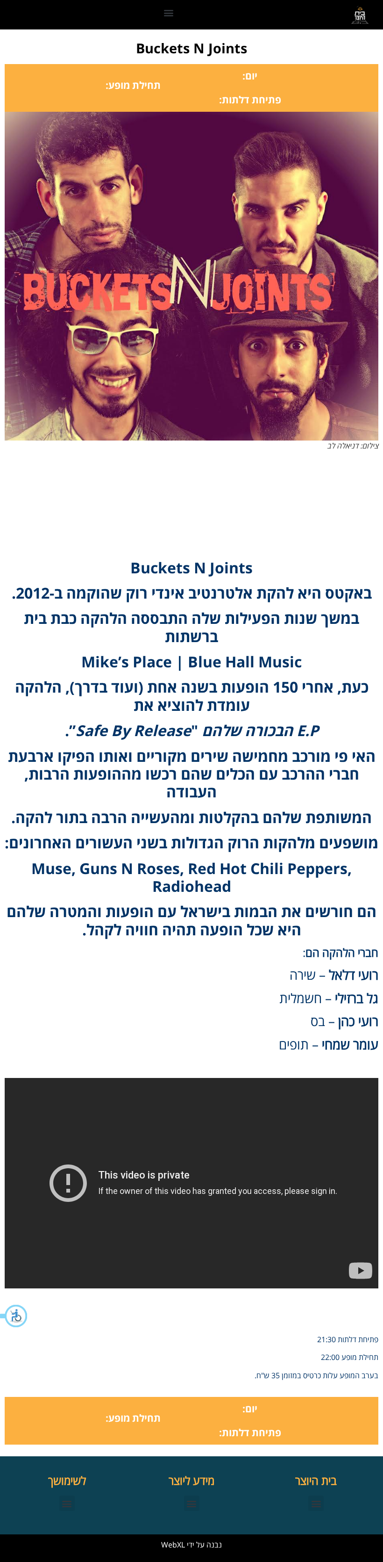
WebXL (173, 1545)
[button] (14, 1316)
